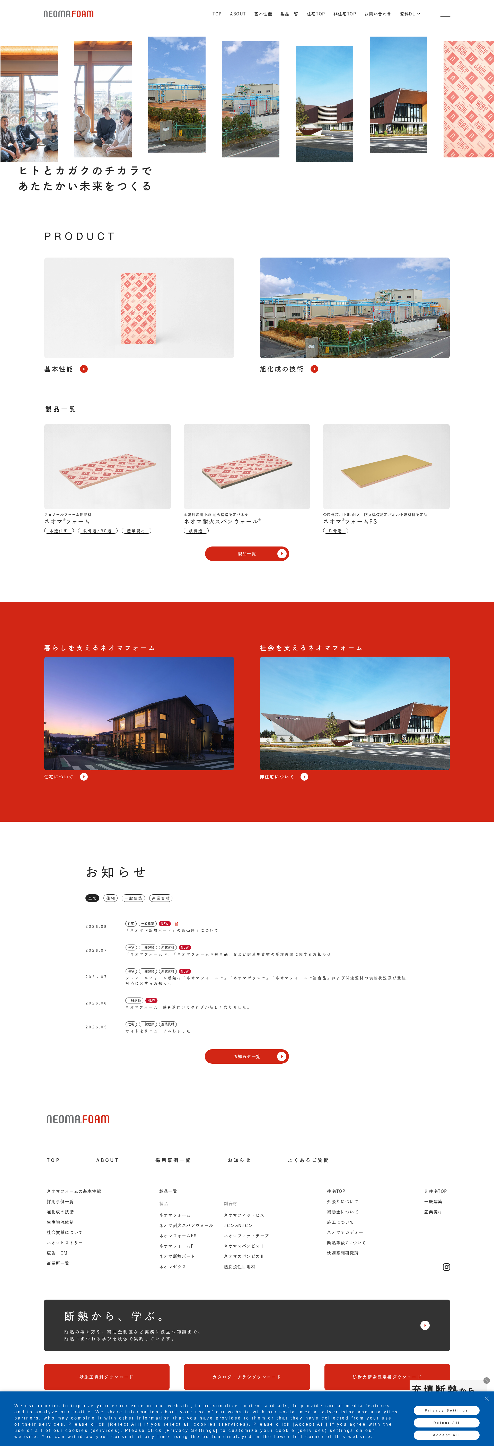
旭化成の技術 (60, 1212)
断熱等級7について (346, 1243)
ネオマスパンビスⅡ (244, 1256)
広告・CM (57, 1253)
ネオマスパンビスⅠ (244, 1246)
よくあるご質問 (309, 1160)
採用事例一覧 (173, 1160)
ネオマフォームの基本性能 (74, 1191)
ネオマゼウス (173, 1266)
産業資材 (161, 898)
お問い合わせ (378, 14)
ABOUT (238, 14)
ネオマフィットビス (244, 1215)
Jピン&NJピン (238, 1225)
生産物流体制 (60, 1222)
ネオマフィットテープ (246, 1236)
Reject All (447, 1423)
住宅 (111, 898)
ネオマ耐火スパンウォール (186, 1225)
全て (93, 898)
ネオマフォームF (176, 1246)
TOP (217, 14)
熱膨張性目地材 (239, 1266)
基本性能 (263, 14)
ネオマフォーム (175, 1215)
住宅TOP (316, 14)
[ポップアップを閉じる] (486, 1380)
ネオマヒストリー (65, 1243)
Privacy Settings (447, 1410)
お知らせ (240, 1160)
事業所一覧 (58, 1263)
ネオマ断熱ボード (177, 1256)
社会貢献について (65, 1232)
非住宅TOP (344, 14)
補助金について (343, 1212)
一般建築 (134, 898)
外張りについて (343, 1201)
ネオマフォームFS (178, 1236)
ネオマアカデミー (345, 1232)
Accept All (447, 1435)
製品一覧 (289, 14)
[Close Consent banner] (486, 1398)
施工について (340, 1222)
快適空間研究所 (343, 1253)
